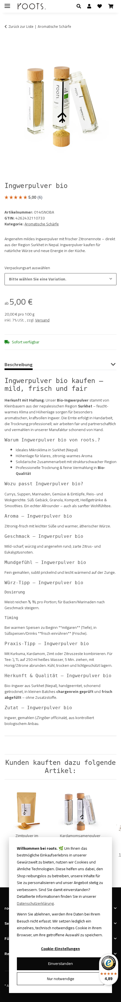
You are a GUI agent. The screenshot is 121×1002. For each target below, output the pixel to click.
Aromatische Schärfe (41, 224)
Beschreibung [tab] (19, 364)
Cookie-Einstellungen (60, 948)
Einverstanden (60, 963)
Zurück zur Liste (20, 27)
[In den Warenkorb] (9, 44)
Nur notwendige (60, 978)
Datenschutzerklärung (35, 903)
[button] (80, 6)
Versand (42, 320)
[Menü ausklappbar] (7, 3)
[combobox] (60, 279)
